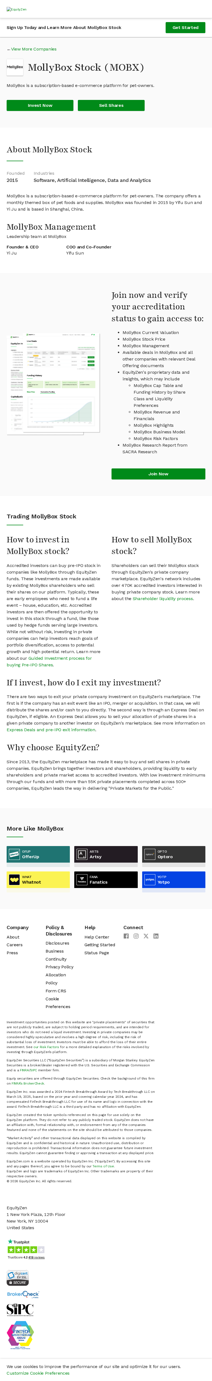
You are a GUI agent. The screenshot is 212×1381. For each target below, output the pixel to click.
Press (12, 952)
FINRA (24, 1070)
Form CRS (56, 990)
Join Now (158, 473)
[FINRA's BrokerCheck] (23, 1294)
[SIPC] (20, 1309)
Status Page (96, 952)
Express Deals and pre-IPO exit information (51, 729)
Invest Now (40, 105)
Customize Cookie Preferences (38, 1373)
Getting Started (99, 944)
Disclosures (57, 943)
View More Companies (34, 49)
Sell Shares (111, 105)
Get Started (185, 27)
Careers (15, 944)
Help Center (96, 937)
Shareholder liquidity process (163, 598)
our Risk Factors (46, 1047)
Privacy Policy (59, 966)
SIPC (33, 1070)
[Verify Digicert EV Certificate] (18, 1277)
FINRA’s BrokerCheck (28, 1083)
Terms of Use (103, 1166)
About (13, 937)
